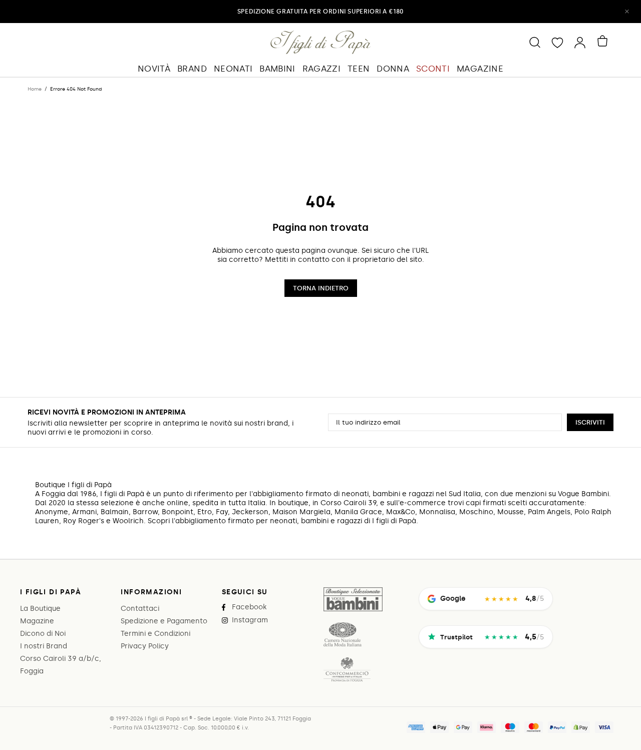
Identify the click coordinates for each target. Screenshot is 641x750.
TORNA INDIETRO (321, 288)
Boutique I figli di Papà (320, 42)
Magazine (37, 621)
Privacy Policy (145, 646)
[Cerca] (534, 42)
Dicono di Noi (43, 633)
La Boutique (40, 608)
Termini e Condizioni (155, 633)
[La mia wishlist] (557, 42)
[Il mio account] (579, 42)
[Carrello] (604, 41)
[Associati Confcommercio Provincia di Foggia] (347, 669)
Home (35, 89)
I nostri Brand (43, 646)
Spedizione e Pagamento (164, 621)
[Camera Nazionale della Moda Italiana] (342, 634)
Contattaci (140, 608)
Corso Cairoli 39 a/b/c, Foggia (60, 664)
